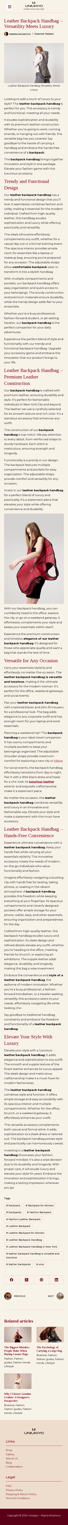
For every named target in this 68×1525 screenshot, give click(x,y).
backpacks (13, 1212)
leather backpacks (18, 1264)
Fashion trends (44, 34)
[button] (13, 7)
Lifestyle (9, 1366)
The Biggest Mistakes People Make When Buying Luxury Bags (16, 1351)
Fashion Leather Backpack (23, 1219)
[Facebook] (11, 1280)
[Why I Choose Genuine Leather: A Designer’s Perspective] (18, 1381)
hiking (58, 760)
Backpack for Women (40, 1205)
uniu (40, 1264)
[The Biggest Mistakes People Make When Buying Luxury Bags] (18, 1334)
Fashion (8, 1358)
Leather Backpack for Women (25, 1232)
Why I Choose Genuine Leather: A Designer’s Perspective (17, 1397)
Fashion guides (45, 1359)
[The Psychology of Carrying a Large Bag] (50, 1334)
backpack (13, 1205)
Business (41, 1355)
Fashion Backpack (39, 1212)
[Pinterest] (41, 1280)
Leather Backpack (18, 1226)
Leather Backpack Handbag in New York (31, 1246)
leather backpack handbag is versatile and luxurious (32, 1255)
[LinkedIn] (56, 1280)
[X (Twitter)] (26, 1280)
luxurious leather (41, 781)
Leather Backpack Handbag (24, 1239)
